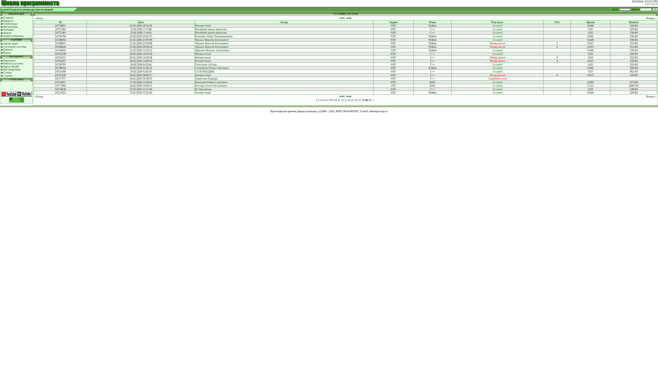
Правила (8, 20)
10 (335, 100)
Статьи (7, 72)
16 (356, 100)
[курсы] (15, 9)
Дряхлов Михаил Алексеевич (212, 50)
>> (373, 100)
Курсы (7, 52)
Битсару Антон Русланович (211, 85)
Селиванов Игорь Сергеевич (212, 67)
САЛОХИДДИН (205, 71)
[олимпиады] (28, 9)
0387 (393, 25)
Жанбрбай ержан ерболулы (211, 29)
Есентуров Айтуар (206, 64)
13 (345, 100)
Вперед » (651, 18)
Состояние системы (14, 46)
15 (352, 100)
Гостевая (8, 29)
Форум (7, 32)
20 (369, 100)
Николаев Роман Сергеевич (211, 82)
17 (359, 100)
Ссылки (8, 75)
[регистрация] (44, 9)
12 (342, 100)
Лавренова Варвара (206, 78)
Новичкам (9, 60)
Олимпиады (10, 23)
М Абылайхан (203, 89)
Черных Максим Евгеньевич (212, 39)
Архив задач (10, 43)
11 (339, 100)
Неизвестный (203, 25)
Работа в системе (13, 63)
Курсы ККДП (11, 66)
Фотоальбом (10, 26)
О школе (8, 17)
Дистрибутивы (12, 69)
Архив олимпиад (13, 35)
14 (349, 100)
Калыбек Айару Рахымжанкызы (214, 36)
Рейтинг (8, 49)
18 (363, 100)
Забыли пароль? (651, 4)
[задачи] (5, 9)
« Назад (38, 18)
